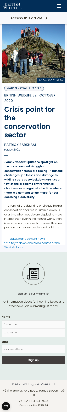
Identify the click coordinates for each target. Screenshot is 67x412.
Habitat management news (24, 239)
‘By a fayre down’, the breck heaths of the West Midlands (32, 245)
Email (5, 342)
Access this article (26, 18)
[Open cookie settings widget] (6, 406)
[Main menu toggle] (59, 6)
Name (6, 317)
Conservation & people (24, 88)
